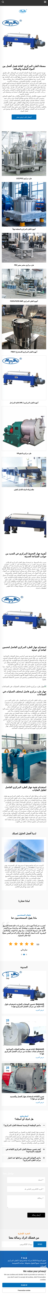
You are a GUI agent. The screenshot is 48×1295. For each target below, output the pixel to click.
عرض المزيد (40, 1010)
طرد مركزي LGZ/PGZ (24, 178)
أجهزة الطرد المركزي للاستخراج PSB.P (24, 352)
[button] (26, 954)
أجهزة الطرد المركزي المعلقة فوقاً (24, 229)
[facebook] (22, 1258)
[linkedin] (24, 1258)
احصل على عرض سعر (24, 117)
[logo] (23, 11)
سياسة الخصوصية (18, 1263)
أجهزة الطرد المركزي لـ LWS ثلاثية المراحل (24, 403)
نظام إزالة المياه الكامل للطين (24, 489)
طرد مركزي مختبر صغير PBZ (24, 265)
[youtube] (26, 1258)
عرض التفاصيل (24, 153)
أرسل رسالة (36, 1215)
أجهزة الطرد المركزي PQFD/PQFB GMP (24, 301)
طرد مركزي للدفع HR (24, 453)
